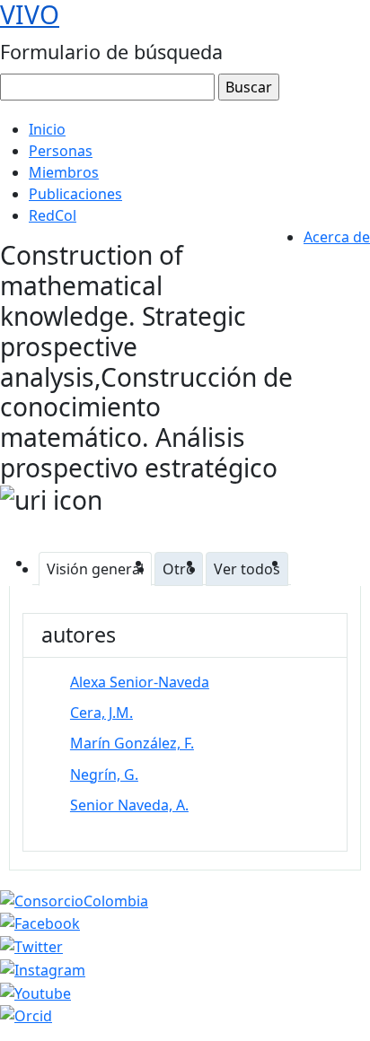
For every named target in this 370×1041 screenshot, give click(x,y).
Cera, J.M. (101, 712)
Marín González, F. (132, 743)
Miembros (64, 172)
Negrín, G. (104, 774)
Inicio (47, 129)
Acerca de (337, 237)
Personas (60, 151)
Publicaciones (75, 194)
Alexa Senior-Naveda (139, 682)
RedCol (52, 215)
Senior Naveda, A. (129, 805)
